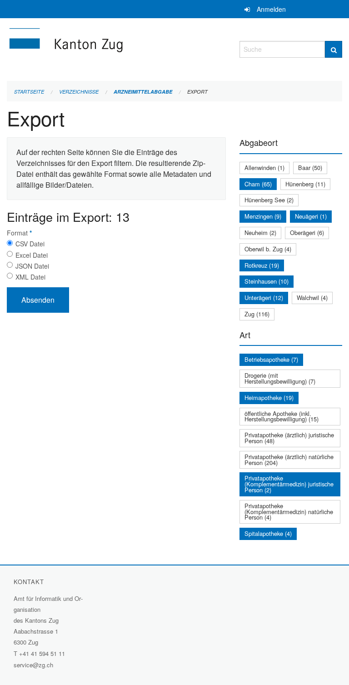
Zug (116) (256, 314)
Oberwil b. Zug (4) (267, 249)
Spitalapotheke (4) (268, 533)
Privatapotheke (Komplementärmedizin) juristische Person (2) (289, 484)
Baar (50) (310, 167)
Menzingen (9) (262, 216)
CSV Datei (30, 243)
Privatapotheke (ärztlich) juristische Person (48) (289, 437)
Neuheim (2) (260, 232)
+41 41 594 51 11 (42, 653)
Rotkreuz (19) (261, 265)
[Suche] (333, 49)
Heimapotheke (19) (269, 397)
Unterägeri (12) (263, 297)
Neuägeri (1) (311, 216)
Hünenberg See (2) (269, 199)
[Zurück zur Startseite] (116, 48)
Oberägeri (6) (307, 232)
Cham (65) (258, 184)
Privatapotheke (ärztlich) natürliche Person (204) (289, 459)
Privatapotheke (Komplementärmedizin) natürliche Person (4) (288, 511)
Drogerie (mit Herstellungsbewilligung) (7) (279, 378)
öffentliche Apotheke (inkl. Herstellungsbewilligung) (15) (281, 416)
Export (197, 91)
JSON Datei (32, 265)
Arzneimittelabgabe (143, 91)
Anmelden (271, 9)
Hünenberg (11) (305, 184)
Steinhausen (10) (266, 281)
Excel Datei (31, 255)
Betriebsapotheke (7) (271, 359)
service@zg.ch (33, 664)
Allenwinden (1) (264, 167)
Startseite (29, 91)
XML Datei (30, 276)
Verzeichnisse (79, 91)
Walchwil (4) (312, 297)
